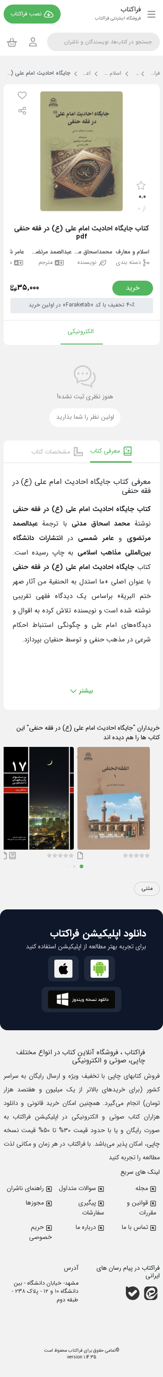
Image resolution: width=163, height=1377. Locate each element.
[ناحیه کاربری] (33, 41)
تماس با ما (135, 1227)
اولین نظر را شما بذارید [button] (85, 417)
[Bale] (132, 1293)
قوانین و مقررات (141, 1208)
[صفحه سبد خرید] (12, 42)
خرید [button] (132, 287)
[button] (22, 95)
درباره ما (86, 1227)
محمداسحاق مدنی (92, 252)
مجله (141, 1188)
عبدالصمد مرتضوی (51, 252)
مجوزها (35, 1203)
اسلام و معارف (132, 252)
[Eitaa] (151, 1293)
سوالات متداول (77, 1188)
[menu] (151, 14)
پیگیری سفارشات (91, 1208)
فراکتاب (74, 1350)
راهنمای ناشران (25, 1188)
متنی (147, 888)
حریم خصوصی (40, 1232)
